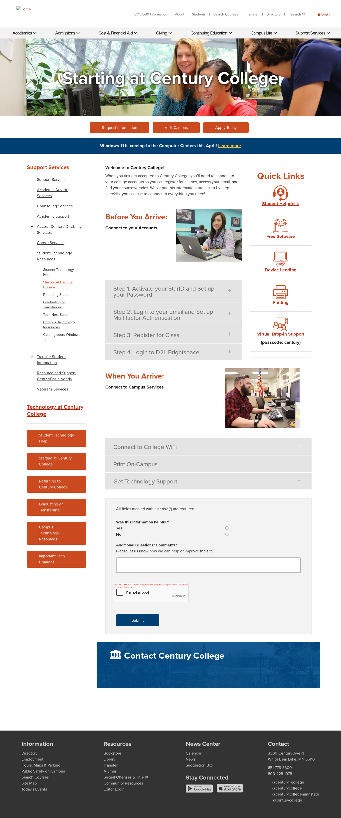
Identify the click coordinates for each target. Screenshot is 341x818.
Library (109, 759)
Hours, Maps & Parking (40, 765)
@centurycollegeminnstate (295, 794)
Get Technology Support (145, 481)
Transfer (252, 14)
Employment (32, 759)
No (118, 534)
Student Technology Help (56, 438)
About (179, 14)
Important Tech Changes (52, 559)
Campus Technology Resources (49, 533)
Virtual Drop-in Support (280, 334)
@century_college (288, 782)
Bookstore (112, 753)
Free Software (280, 236)
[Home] (23, 9)
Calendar (193, 753)
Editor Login (114, 789)
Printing (281, 302)
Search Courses (225, 14)
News (190, 759)
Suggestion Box (199, 765)
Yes (119, 528)
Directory (273, 14)
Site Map (29, 783)
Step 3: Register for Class (146, 335)
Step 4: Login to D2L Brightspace (156, 352)
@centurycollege (287, 788)
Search (295, 14)
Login (325, 14)
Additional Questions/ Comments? (146, 545)
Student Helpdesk (280, 203)
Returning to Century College (53, 484)
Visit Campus (176, 127)
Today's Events (34, 789)
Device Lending (281, 270)
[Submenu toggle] (32, 190)
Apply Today (226, 127)
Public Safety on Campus (43, 771)
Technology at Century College (55, 410)
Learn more (229, 145)
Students (199, 14)
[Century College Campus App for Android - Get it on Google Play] (200, 791)
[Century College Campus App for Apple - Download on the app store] (230, 791)
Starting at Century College (55, 461)
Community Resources (123, 783)
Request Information (119, 127)
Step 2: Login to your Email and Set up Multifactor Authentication (163, 314)
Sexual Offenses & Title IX (126, 777)
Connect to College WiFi (145, 446)
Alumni (110, 771)
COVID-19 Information (150, 14)
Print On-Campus (135, 464)
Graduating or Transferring (51, 507)
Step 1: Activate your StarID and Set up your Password (163, 291)
